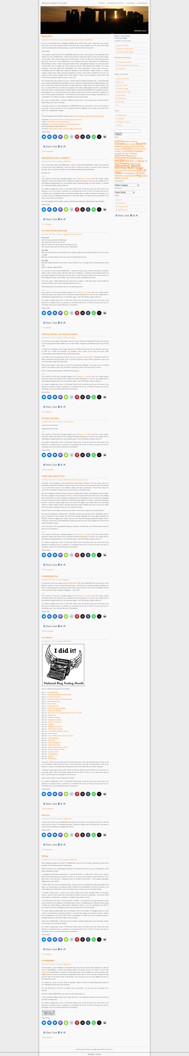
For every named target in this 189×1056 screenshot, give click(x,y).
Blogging (67, 40)
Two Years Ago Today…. (51, 418)
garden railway (129, 146)
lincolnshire (135, 149)
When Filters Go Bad (55, 729)
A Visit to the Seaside (54, 710)
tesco (116, 171)
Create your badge (120, 38)
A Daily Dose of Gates (125, 62)
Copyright (131, 3)
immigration (118, 149)
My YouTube (122, 98)
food (116, 146)
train (120, 171)
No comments (48, 151)
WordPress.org (122, 210)
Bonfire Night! (52, 733)
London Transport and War (56, 708)
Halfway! (51, 724)
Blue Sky (121, 82)
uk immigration (128, 173)
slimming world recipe (128, 167)
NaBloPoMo (89, 40)
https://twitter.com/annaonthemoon (58, 122)
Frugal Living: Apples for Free (53, 476)
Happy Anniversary (53, 701)
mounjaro (138, 151)
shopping (72, 337)
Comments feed (123, 206)
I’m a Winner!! (47, 638)
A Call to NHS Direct (54, 697)
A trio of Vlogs (51, 704)
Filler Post (51, 740)
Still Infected (52, 758)
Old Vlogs (121, 102)
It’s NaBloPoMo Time (50, 576)
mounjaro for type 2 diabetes (125, 153)
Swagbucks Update (54, 720)
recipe (119, 160)
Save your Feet (53, 752)
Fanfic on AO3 (122, 85)
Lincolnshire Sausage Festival (58, 731)
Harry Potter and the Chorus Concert (60, 736)
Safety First (52, 715)
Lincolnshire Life (52, 706)
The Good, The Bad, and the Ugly (54, 231)
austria (118, 141)
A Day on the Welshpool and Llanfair (59, 694)
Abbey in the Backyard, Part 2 (58, 747)
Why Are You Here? (54, 722)
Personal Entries (76, 234)
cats (127, 144)
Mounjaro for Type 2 (116, 3)
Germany (140, 146)
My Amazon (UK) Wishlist (126, 52)
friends (121, 146)
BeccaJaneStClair (123, 78)
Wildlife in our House (55, 726)
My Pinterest (122, 95)
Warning (51, 756)
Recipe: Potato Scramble (56, 749)
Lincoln (126, 148)
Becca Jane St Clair (54, 3)
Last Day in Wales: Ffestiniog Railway (60, 699)
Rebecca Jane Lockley (122, 36)
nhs (128, 155)
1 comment (47, 224)
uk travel (125, 176)
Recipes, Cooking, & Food (80, 479)
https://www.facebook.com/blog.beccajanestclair (65, 119)
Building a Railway (54, 717)
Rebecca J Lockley (84, 178)
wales (144, 176)
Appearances (142, 3)
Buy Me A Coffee (123, 45)
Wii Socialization (53, 738)
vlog (138, 175)
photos (140, 158)
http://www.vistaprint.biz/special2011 (81, 357)
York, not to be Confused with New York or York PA (65, 713)
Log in (120, 200)
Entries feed (122, 203)
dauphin (141, 143)
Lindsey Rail (122, 68)
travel (134, 171)
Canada (119, 143)
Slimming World (127, 165)
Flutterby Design (123, 88)
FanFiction (81, 40)
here (83, 994)
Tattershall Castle (54, 745)
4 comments (48, 849)
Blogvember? (47, 36)
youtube (125, 178)
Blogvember (74, 40)
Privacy (102, 3)
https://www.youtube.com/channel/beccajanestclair (65, 129)
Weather (117, 178)
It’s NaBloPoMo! (48, 961)
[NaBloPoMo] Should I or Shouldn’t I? (56, 158)
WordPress (109, 1049)
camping (133, 141)
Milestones (52, 61)
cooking (132, 144)
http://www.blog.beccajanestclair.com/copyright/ (88, 116)
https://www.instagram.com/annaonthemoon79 (64, 124)
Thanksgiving (52, 754)
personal (133, 156)
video (132, 176)
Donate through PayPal (125, 48)
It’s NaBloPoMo (52, 692)
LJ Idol (123, 151)
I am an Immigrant (54, 742)
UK (140, 170)
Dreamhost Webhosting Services (128, 65)
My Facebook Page (124, 92)
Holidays (66, 337)
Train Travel (127, 171)
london (129, 151)
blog (52, 191)
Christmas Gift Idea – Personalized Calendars (59, 334)
